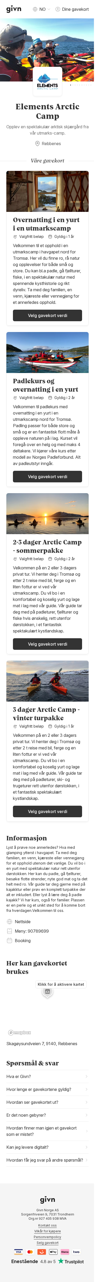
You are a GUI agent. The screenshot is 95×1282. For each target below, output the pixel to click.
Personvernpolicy (45, 1267)
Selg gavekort (45, 1273)
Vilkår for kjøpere (45, 1262)
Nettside (23, 921)
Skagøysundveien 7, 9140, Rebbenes (41, 1043)
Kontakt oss (45, 1256)
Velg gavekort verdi (47, 315)
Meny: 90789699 (32, 931)
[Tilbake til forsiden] (13, 9)
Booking (23, 940)
